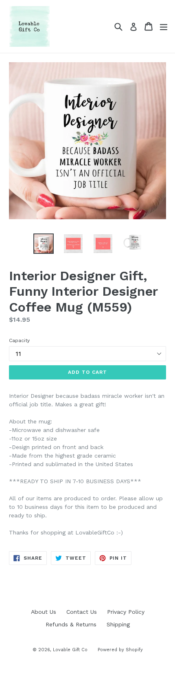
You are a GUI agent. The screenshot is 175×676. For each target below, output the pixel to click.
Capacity (19, 340)
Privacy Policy (125, 611)
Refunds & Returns (71, 624)
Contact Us (81, 611)
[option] (43, 243)
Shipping (118, 624)
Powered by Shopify (120, 649)
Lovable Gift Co (70, 649)
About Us (43, 611)
